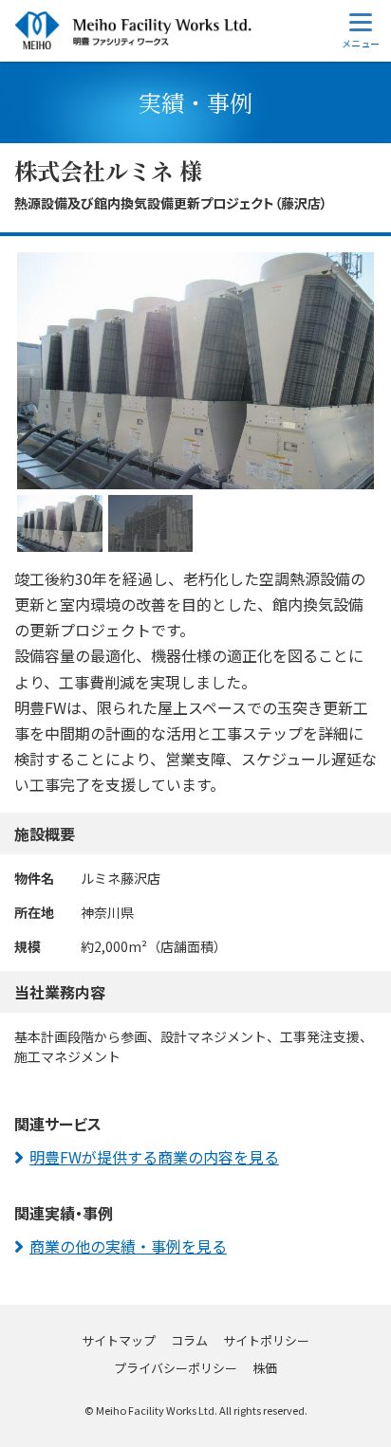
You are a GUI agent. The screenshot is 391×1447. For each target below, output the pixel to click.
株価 (264, 1368)
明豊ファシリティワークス (132, 31)
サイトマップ (119, 1340)
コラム (189, 1340)
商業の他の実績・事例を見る (128, 1246)
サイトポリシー (266, 1340)
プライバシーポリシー (175, 1368)
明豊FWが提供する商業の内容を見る (154, 1156)
